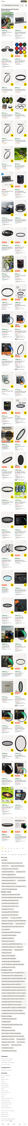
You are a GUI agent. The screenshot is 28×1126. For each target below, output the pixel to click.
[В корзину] (12, 27)
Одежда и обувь (4, 1085)
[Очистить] (22, 5)
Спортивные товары (5, 1100)
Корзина (19, 1124)
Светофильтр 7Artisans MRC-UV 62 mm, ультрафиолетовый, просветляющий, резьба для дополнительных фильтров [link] (20, 362)
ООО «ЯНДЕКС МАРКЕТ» (10, 1119)
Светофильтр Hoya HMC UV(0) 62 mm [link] (7, 305)
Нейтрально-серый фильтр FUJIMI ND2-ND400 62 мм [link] (6, 837)
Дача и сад (3, 1094)
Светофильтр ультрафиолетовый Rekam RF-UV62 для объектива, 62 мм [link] (20, 418)
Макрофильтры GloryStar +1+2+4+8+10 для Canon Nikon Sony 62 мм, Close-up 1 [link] (7, 90)
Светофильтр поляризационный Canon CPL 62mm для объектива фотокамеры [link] (7, 756)
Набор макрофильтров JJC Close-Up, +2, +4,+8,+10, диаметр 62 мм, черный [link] (20, 33)
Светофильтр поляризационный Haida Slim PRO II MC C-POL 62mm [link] (7, 699)
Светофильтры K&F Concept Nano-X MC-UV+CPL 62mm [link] (19, 618)
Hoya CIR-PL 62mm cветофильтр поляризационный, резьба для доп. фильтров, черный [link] (20, 807)
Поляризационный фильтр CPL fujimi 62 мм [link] (7, 502)
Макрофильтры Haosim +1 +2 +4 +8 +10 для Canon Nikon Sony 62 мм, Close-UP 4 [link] (20, 90)
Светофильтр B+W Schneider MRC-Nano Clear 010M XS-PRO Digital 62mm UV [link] (20, 756)
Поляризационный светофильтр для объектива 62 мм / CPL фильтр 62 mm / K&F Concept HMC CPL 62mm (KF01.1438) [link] (7, 646)
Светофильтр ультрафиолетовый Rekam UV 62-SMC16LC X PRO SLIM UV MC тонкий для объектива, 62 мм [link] (20, 305)
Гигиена (3, 1081)
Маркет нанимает (5, 1114)
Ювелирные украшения (6, 1107)
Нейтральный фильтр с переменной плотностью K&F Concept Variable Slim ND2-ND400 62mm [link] (7, 781)
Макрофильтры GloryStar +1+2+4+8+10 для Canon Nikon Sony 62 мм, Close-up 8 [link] (20, 141)
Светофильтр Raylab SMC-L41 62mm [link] (20, 276)
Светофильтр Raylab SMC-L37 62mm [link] (7, 418)
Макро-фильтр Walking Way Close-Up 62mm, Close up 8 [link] (20, 166)
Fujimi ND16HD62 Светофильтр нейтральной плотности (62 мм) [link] (7, 447)
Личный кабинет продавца (7, 1058)
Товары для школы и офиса (7, 1098)
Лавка (8, 1124)
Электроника (4, 1083)
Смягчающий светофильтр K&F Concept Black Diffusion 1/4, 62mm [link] (7, 728)
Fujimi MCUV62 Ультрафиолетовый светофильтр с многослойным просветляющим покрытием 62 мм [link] (6, 276)
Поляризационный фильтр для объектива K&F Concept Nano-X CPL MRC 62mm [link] (7, 674)
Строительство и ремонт (6, 1103)
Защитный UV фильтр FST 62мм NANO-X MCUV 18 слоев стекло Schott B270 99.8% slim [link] (7, 248)
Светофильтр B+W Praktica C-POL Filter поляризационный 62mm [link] (7, 532)
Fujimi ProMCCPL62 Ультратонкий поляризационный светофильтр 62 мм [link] (19, 674)
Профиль (25, 1124)
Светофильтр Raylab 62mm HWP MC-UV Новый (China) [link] (20, 192)
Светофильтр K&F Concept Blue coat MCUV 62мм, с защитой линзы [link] (7, 362)
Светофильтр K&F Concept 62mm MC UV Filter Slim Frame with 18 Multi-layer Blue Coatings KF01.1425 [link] (20, 392)
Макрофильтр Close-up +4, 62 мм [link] (7, 166)
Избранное (14, 1124)
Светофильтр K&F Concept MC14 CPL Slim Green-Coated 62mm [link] (20, 532)
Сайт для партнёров (5, 1064)
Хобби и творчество (5, 1092)
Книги (2, 1096)
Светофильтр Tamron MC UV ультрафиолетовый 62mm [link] (7, 472)
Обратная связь (4, 1112)
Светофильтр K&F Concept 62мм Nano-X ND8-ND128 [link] (20, 837)
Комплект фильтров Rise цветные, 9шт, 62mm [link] (20, 61)
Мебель (2, 1077)
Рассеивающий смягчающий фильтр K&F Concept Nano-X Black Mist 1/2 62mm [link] (20, 646)
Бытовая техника (5, 1079)
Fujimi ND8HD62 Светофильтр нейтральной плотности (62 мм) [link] (7, 590)
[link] (4, 860)
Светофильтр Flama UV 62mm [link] (20, 447)
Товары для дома (5, 1086)
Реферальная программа (6, 1070)
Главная (3, 1124)
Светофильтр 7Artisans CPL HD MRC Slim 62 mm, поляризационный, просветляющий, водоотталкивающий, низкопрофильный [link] (20, 472)
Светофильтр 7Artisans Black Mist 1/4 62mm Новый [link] (7, 561)
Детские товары (4, 1105)
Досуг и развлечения (5, 1075)
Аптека (2, 1088)
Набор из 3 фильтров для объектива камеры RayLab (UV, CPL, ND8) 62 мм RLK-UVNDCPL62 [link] (20, 502)
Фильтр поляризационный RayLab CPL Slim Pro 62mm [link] (7, 807)
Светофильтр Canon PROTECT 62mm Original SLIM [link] (20, 561)
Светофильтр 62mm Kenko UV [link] (7, 392)
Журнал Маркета (5, 1116)
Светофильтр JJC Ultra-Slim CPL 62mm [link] (7, 618)
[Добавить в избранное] (12, 14)
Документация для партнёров (7, 1062)
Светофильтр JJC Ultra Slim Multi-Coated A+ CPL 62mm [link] (20, 699)
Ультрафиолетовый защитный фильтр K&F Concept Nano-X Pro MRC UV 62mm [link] (20, 728)
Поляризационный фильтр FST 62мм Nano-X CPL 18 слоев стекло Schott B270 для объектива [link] (20, 220)
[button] (26, 5)
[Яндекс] (11, 1121)
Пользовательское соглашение (7, 1110)
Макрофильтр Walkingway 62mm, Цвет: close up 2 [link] (7, 115)
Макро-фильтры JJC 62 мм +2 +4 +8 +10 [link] (7, 192)
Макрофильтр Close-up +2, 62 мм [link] (7, 141)
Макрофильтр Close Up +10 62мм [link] (7, 33)
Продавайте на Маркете (6, 1060)
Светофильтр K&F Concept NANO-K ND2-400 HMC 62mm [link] (7, 220)
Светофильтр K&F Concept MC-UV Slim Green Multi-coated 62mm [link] (20, 590)
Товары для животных (6, 1102)
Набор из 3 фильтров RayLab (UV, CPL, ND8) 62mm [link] (7, 61)
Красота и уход (4, 1090)
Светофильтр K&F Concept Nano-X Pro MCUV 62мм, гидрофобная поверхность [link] (20, 781)
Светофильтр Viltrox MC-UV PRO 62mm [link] (7, 332)
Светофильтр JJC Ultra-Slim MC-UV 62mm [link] (20, 248)
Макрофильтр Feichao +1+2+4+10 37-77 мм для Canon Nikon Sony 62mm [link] (20, 115)
